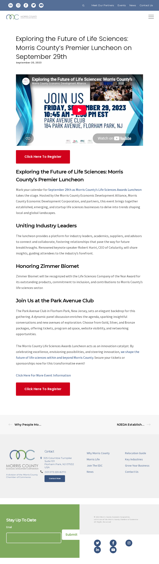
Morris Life (93, 459)
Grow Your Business (137, 465)
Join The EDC (94, 465)
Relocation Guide (135, 453)
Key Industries (134, 459)
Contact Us (146, 5)
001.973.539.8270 (55, 472)
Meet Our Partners (103, 5)
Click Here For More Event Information (43, 375)
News (132, 5)
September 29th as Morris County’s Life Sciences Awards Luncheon (95, 190)
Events (122, 5)
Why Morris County (98, 453)
